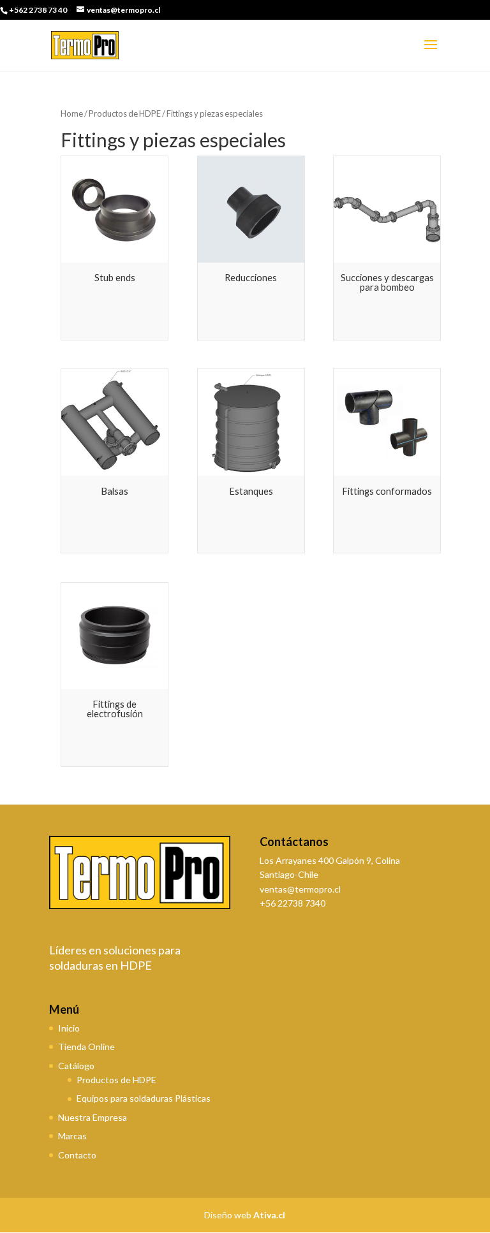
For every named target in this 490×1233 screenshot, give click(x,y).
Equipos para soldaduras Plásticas (144, 1098)
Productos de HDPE (125, 113)
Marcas (72, 1135)
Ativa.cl (269, 1214)
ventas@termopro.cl (300, 889)
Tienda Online (86, 1046)
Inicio (69, 1028)
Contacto (77, 1154)
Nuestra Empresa (92, 1117)
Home (72, 113)
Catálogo (76, 1065)
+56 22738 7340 (292, 903)
